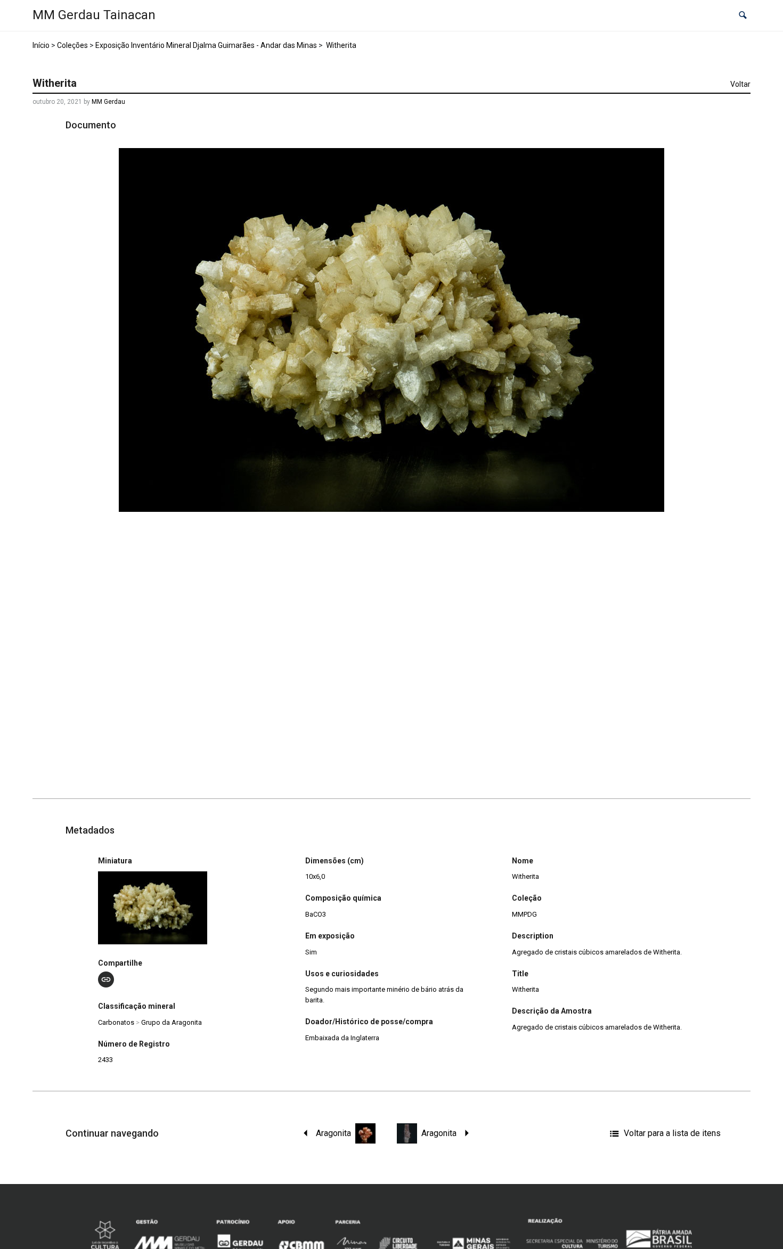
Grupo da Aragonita (171, 1022)
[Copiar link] (106, 979)
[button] (743, 15)
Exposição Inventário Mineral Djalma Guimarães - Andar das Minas (206, 45)
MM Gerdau (108, 101)
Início (41, 45)
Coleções (72, 45)
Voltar (740, 84)
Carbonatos (116, 1022)
